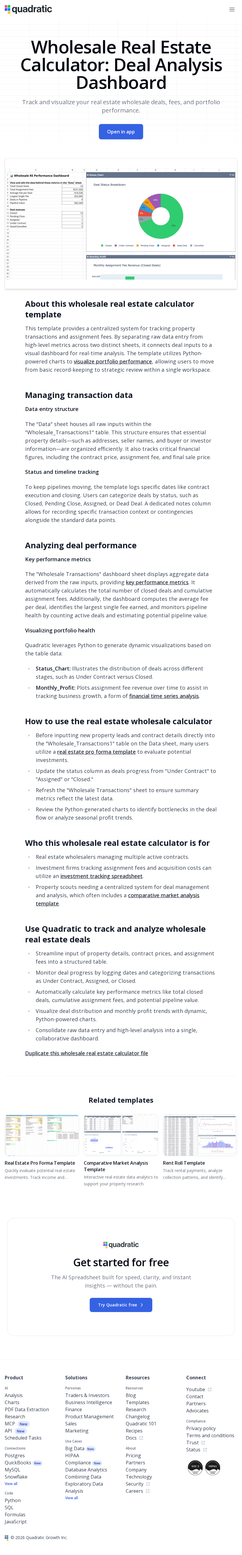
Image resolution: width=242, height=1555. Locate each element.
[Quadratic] (28, 9)
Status (193, 1449)
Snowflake (16, 1477)
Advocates (197, 1410)
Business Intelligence (88, 1402)
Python (13, 1500)
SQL (9, 1507)
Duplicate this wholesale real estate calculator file (86, 1053)
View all (11, 1483)
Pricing (133, 1455)
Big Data (79, 1448)
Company (136, 1469)
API (14, 1430)
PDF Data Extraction (27, 1409)
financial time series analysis (164, 695)
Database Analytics (86, 1469)
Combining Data (83, 1477)
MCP (16, 1423)
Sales (71, 1423)
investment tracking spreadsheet (101, 876)
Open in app (121, 131)
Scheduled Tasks (23, 1438)
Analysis (14, 1395)
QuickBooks (23, 1462)
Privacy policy (201, 1428)
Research (15, 1416)
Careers (134, 1491)
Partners (135, 1462)
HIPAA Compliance (82, 1459)
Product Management (89, 1416)
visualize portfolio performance (113, 361)
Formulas (15, 1514)
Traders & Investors (87, 1395)
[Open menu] (232, 9)
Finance (73, 1409)
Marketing (77, 1430)
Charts (12, 1402)
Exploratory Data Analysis (84, 1487)
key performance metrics (157, 582)
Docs (131, 1438)
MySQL (12, 1469)
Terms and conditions (210, 1435)
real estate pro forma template (96, 751)
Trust (192, 1442)
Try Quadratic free (117, 1305)
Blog (131, 1395)
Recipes (134, 1430)
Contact (194, 1396)
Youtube (195, 1389)
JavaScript (16, 1521)
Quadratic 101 (141, 1423)
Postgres (15, 1455)
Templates (137, 1402)
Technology (139, 1477)
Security (134, 1484)
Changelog (138, 1416)
